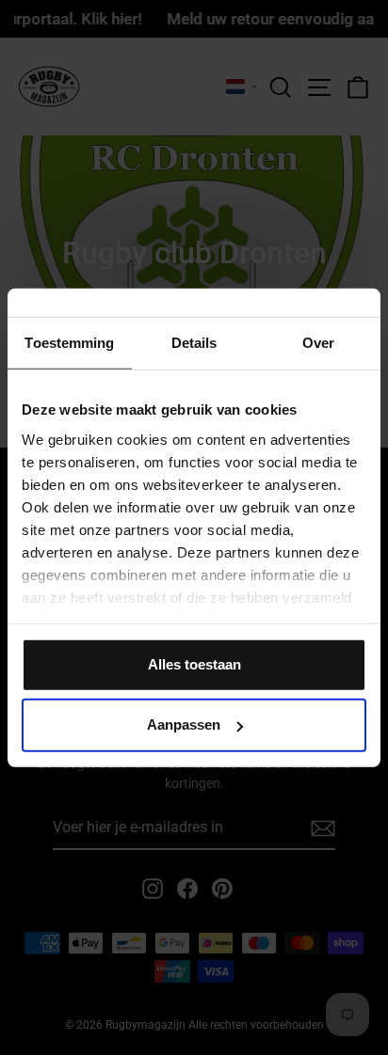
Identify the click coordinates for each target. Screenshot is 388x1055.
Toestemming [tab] (69, 343)
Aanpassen (183, 724)
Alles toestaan (194, 664)
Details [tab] (194, 343)
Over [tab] (318, 343)
